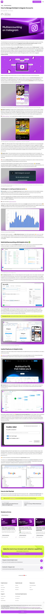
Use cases (3, 587)
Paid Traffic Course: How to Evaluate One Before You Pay (8, 528)
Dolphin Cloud (4, 355)
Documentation (33, 585)
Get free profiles (22, 553)
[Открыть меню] (43, 2)
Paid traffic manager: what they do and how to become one (25, 529)
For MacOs (17, 598)
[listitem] (5, 515)
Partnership (3, 600)
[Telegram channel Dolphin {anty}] (22, 561)
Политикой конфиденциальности (24, 607)
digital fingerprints (12, 201)
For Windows (17, 596)
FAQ (30, 587)
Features (2, 589)
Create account (37, 1)
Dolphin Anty (38, 234)
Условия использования (35, 607)
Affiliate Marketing (7, 5)
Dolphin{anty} (4, 583)
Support (31, 589)
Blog (2, 5)
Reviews (2, 591)
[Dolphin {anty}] (2, 2)
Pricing (2, 585)
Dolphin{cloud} (18, 583)
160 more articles (7, 15)
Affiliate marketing (5, 116)
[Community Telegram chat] (22, 568)
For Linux (17, 600)
